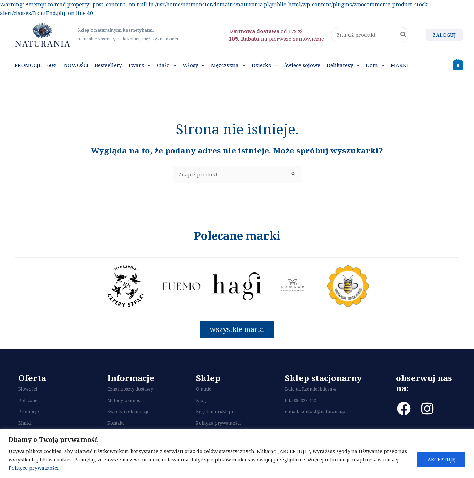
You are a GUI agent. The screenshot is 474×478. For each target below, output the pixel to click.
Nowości (27, 389)
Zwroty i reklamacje (128, 411)
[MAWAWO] (292, 286)
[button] (147, 65)
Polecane (27, 400)
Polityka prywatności (218, 423)
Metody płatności (125, 400)
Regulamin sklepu (215, 411)
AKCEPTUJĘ (441, 459)
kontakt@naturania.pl (323, 411)
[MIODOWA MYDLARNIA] (348, 286)
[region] (237, 453)
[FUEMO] (181, 286)
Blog (201, 400)
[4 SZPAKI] (126, 286)
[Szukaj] (403, 34)
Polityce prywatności (34, 467)
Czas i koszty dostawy (130, 389)
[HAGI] (237, 286)
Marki (24, 423)
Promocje (28, 411)
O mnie (203, 389)
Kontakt (115, 423)
